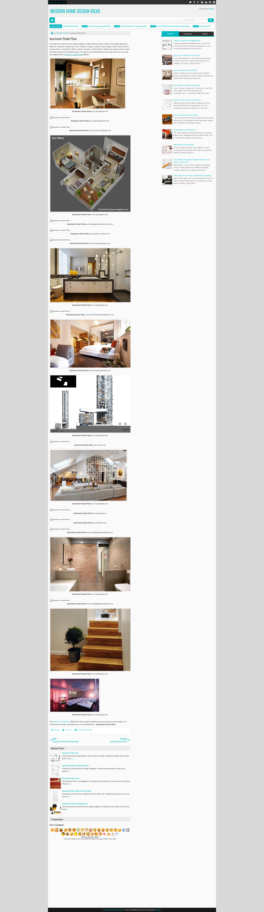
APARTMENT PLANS (84, 730)
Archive (205, 34)
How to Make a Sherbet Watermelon (187, 85)
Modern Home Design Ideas (75, 10)
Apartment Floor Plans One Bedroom (187, 100)
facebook (194, 2)
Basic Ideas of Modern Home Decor (187, 55)
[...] (73, 758)
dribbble (210, 2)
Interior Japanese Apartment (86, 26)
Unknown (68, 730)
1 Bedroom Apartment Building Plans (187, 41)
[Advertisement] (188, 211)
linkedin (206, 2)
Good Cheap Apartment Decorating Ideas (159, 26)
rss (202, 2)
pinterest (214, 2)
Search (211, 20)
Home (52, 20)
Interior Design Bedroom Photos (185, 70)
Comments (188, 34)
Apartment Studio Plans (63, 38)
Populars (170, 34)
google (198, 2)
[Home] (51, 33)
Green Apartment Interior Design (186, 115)
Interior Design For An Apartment (120, 26)
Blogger (211, 9)
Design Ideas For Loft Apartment (199, 26)
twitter (190, 2)
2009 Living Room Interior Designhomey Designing (192, 175)
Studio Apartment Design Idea (184, 130)
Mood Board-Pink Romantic (184, 145)
